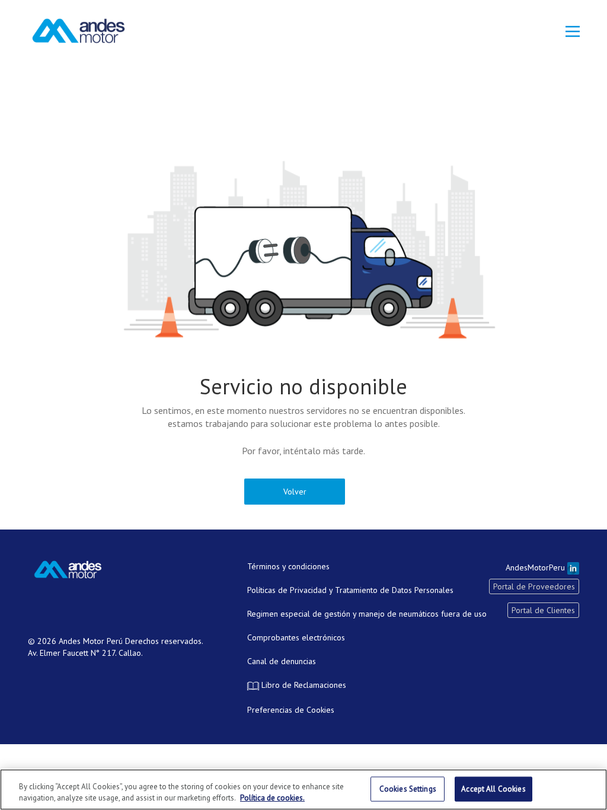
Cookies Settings (407, 789)
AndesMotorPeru (536, 567)
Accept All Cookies (493, 789)
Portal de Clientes (543, 610)
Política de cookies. (272, 798)
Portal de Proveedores (534, 586)
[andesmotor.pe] (78, 31)
